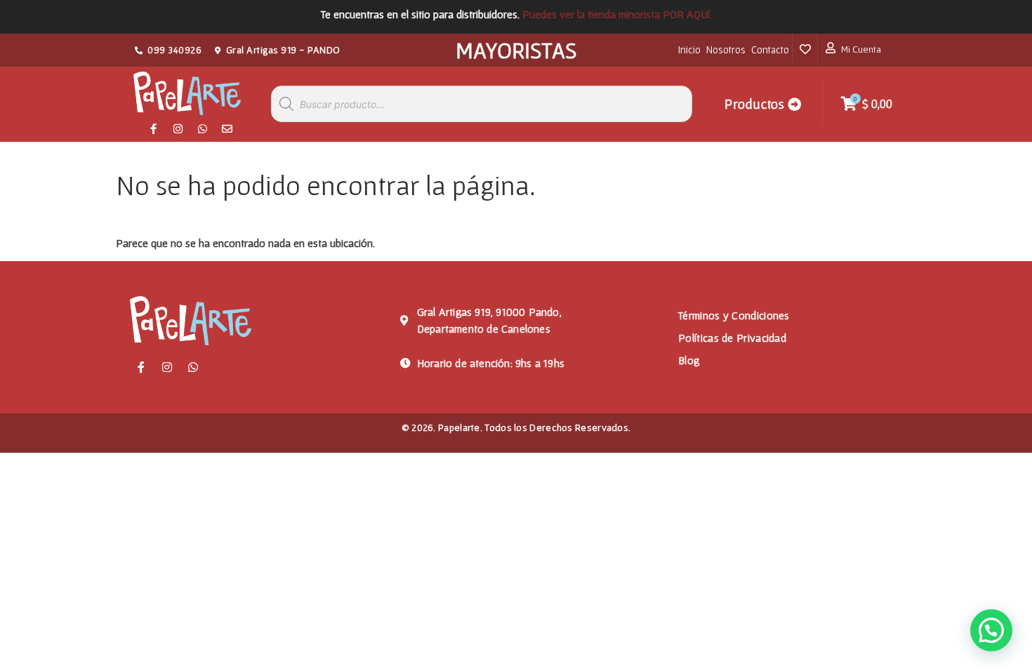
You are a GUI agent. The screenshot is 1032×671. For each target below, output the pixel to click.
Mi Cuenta (861, 49)
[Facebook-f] (153, 129)
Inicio (689, 49)
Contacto (770, 49)
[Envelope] (227, 129)
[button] (991, 630)
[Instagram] (178, 129)
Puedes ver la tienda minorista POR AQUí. (617, 14)
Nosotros (726, 49)
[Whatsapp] (202, 129)
